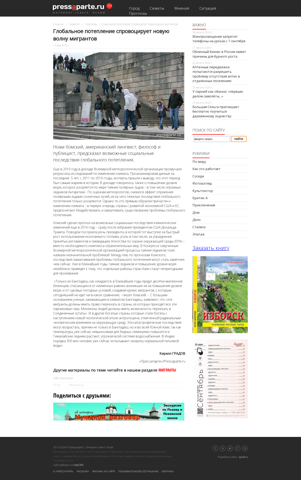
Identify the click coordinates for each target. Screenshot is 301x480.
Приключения (203, 205)
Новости (74, 24)
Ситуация (207, 8)
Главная (58, 24)
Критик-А (200, 198)
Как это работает (206, 169)
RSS (245, 448)
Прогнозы (138, 13)
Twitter (230, 448)
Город (134, 8)
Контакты (167, 471)
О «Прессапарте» (63, 471)
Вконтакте (223, 448)
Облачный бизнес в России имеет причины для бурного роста (219, 53)
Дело (196, 219)
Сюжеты (157, 8)
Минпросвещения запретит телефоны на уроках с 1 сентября (218, 38)
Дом (195, 212)
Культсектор (202, 191)
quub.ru (243, 457)
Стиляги (198, 227)
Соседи (198, 176)
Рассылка (83, 471)
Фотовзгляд (202, 183)
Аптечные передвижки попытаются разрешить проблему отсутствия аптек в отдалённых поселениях (216, 74)
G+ (237, 448)
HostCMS (79, 465)
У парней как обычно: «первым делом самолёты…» (217, 93)
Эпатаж (198, 234)
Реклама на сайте (103, 471)
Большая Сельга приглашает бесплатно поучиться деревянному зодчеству (215, 111)
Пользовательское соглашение (138, 471)
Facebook (215, 448)
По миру (199, 161)
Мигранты (76, 385)
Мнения (181, 8)
